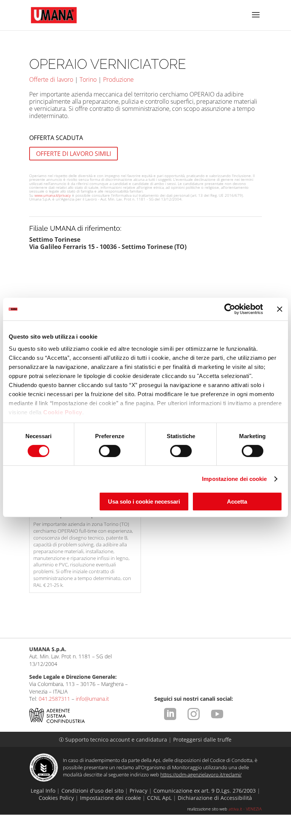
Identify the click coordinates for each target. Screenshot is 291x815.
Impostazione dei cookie (234, 479)
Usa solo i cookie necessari (144, 501)
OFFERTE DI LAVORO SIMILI (73, 153)
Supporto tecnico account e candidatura (114, 739)
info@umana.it (92, 698)
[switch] (109, 451)
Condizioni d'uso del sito (92, 790)
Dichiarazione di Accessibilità (215, 797)
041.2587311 (54, 698)
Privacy (138, 790)
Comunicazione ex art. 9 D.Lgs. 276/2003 (204, 790)
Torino (88, 79)
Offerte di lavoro (51, 79)
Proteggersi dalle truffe (202, 739)
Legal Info (43, 790)
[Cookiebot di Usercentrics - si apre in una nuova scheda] (230, 309)
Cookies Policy (56, 797)
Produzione (118, 79)
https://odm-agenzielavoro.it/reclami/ (200, 774)
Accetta (237, 501)
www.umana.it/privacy (52, 195)
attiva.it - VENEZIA (245, 809)
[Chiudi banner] (279, 309)
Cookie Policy (62, 412)
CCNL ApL (159, 797)
